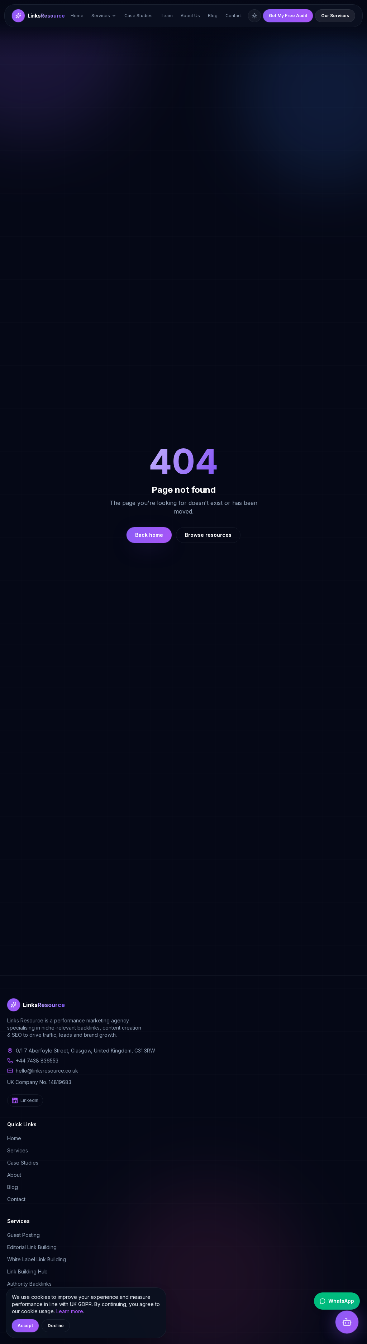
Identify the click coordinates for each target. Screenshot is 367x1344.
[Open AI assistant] (346, 1323)
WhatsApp (341, 1301)
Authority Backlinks (29, 1284)
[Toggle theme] (254, 15)
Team (167, 15)
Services (100, 15)
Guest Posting (23, 1235)
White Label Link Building (36, 1259)
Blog (213, 15)
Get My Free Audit (288, 15)
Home (77, 15)
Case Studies (138, 15)
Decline (56, 1325)
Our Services (335, 15)
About (14, 1175)
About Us (190, 15)
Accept (25, 1325)
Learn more (69, 1311)
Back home (149, 535)
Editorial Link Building (32, 1247)
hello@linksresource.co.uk (47, 1071)
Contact (233, 15)
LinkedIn (29, 1100)
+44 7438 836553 (37, 1061)
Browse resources (208, 535)
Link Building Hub (27, 1271)
